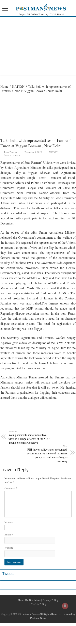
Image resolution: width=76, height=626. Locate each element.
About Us (22, 600)
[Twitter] (38, 609)
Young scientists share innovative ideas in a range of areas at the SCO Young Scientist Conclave (29, 437)
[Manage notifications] (65, 606)
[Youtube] (43, 609)
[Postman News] (38, 7)
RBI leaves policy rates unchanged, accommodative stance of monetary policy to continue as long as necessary (47, 453)
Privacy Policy (50, 600)
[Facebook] (33, 609)
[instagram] (48, 609)
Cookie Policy (38, 604)
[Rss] (28, 609)
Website (8, 547)
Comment (10, 488)
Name (8, 522)
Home (4, 86)
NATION (18, 86)
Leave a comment (12, 155)
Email (8, 534)
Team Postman (10, 152)
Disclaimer (34, 600)
